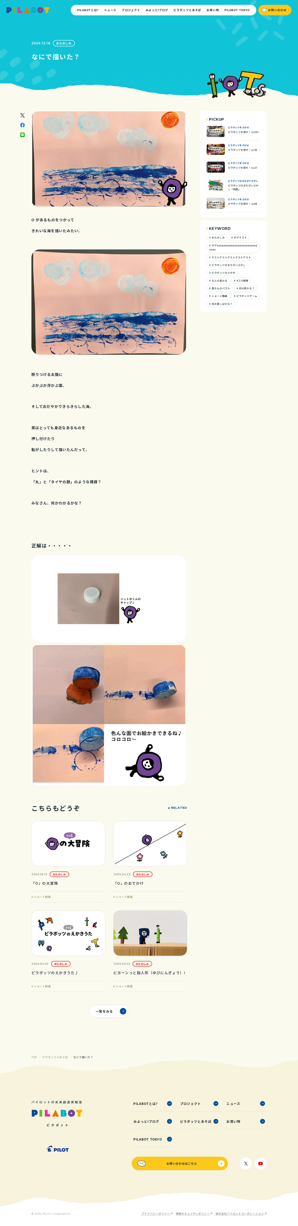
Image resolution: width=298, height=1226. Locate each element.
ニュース (110, 10)
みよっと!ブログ (157, 10)
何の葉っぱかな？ (222, 303)
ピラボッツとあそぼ (187, 10)
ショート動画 (219, 296)
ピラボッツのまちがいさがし (228, 265)
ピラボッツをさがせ (223, 272)
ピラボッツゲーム (246, 296)
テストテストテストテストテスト (231, 257)
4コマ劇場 (242, 280)
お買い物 (213, 10)
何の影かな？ (246, 288)
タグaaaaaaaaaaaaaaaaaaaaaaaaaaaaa (233, 247)
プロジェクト (131, 10)
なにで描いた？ (83, 1057)
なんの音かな (219, 280)
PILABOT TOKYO (237, 10)
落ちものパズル (220, 288)
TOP (34, 1057)
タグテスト (240, 237)
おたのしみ (64, 43)
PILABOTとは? (88, 10)
